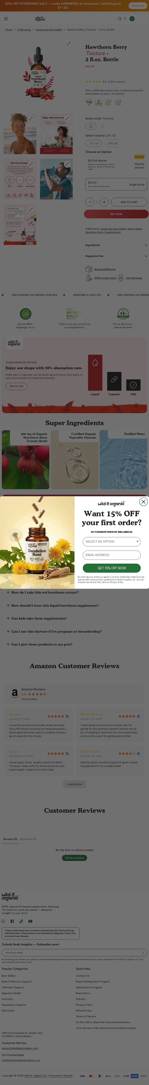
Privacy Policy (116, 582)
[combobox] (111, 541)
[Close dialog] (143, 502)
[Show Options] (137, 541)
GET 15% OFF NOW (112, 568)
